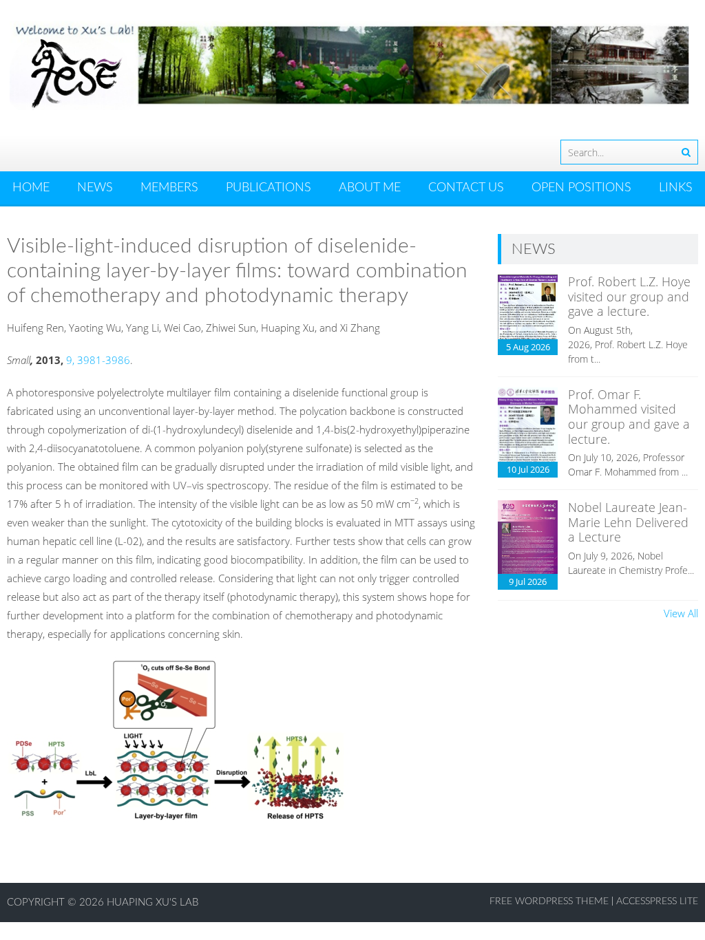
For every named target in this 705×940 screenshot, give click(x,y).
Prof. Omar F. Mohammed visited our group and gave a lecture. (629, 416)
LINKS (676, 188)
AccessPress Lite (657, 901)
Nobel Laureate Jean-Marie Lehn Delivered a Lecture (628, 522)
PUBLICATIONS (268, 188)
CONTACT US (466, 188)
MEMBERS (169, 188)
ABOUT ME (370, 188)
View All (681, 613)
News (95, 188)
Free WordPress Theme (549, 901)
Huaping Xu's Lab (152, 902)
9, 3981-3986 (98, 360)
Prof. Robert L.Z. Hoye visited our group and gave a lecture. (629, 296)
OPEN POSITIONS (581, 188)
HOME (31, 188)
